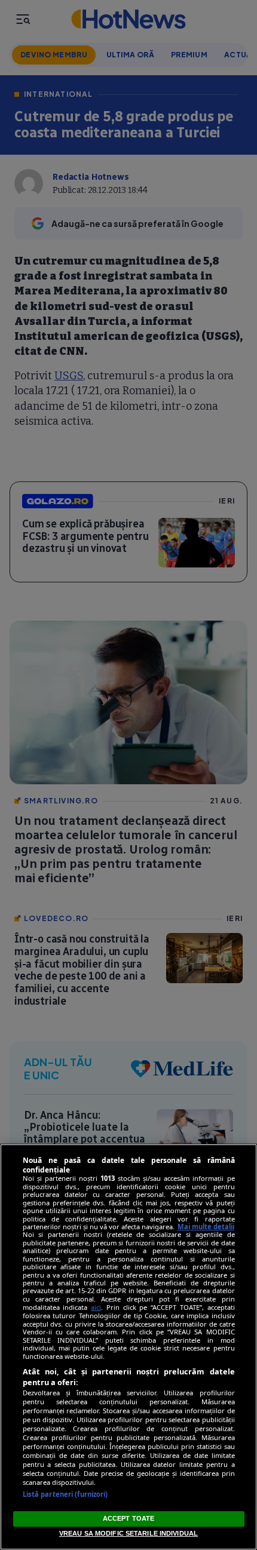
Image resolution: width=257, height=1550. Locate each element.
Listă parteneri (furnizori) (65, 1494)
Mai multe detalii (206, 1226)
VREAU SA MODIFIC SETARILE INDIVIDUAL (128, 1533)
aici (96, 1307)
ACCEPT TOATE (128, 1518)
